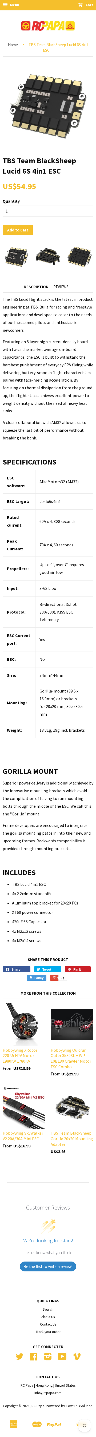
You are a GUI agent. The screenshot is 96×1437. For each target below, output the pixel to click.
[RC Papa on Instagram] (48, 1358)
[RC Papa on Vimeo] (77, 1358)
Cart (89, 4)
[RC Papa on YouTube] (62, 1358)
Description (36, 286)
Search (48, 1309)
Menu (14, 4)
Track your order (48, 1332)
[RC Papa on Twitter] (19, 1358)
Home (13, 44)
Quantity (11, 201)
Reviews (61, 286)
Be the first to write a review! (48, 1266)
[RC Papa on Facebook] (34, 1358)
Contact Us (48, 1324)
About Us (48, 1317)
